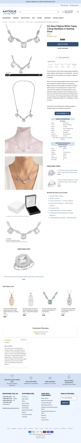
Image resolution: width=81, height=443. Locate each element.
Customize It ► (62, 113)
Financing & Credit (27, 414)
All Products (70, 428)
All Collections (63, 428)
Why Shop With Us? (46, 405)
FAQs (23, 401)
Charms (41, 428)
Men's (51, 428)
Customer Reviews (46, 402)
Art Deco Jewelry (54, 198)
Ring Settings (25, 18)
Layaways (24, 416)
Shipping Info (25, 405)
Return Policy (25, 403)
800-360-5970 (74, 5)
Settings (25, 428)
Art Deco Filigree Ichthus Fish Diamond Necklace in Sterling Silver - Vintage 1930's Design (30, 310)
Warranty (43, 415)
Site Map (43, 437)
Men (33, 18)
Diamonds (47, 18)
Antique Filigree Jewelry (56, 196)
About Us (43, 417)
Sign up (65, 403)
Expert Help (65, 5)
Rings (8, 428)
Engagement (7, 18)
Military (24, 412)
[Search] (58, 11)
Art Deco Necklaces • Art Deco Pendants (61, 201)
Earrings (36, 428)
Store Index (38, 437)
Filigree (39, 18)
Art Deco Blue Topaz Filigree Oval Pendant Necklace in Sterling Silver (68, 310)
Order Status (25, 408)
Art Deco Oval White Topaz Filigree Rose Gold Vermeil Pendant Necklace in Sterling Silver (10, 311)
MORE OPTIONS (51, 61)
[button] (50, 36)
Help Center (25, 399)
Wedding (16, 18)
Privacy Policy (45, 420)
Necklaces (31, 428)
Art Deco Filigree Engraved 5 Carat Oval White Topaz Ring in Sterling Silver (68, 182)
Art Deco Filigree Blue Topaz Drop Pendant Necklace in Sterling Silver (49, 310)
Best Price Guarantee (47, 400)
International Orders (27, 410)
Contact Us (25, 396)
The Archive (56, 428)
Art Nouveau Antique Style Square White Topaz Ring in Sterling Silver (24, 276)
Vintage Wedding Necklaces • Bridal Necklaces (62, 217)
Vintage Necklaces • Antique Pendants (60, 210)
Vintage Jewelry (58, 18)
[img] (8, 340)
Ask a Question (63, 57)
